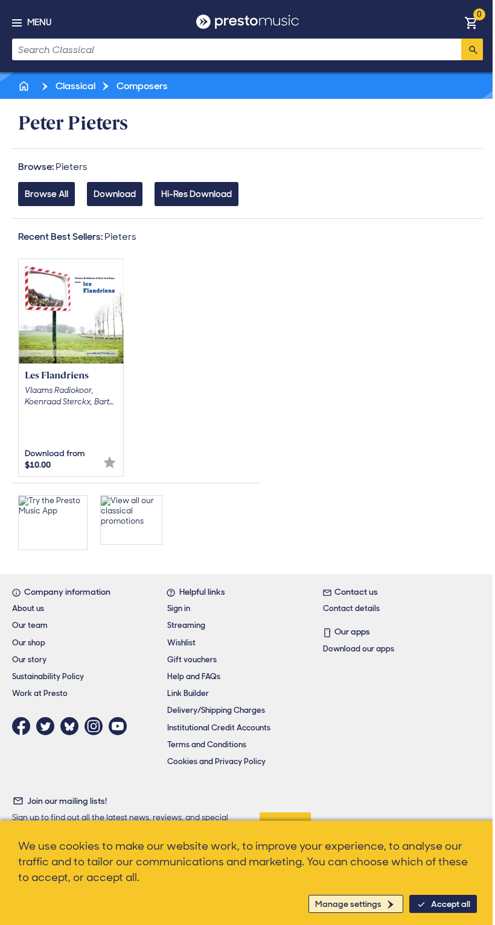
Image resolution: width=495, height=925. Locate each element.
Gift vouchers (192, 659)
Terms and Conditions (206, 744)
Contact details (351, 608)
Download (115, 194)
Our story (29, 659)
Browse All (46, 194)
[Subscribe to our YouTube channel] (121, 726)
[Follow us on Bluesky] (72, 726)
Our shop (28, 643)
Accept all (450, 903)
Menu (39, 22)
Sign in (178, 608)
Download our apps (358, 649)
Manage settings (348, 903)
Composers (141, 86)
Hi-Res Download (196, 194)
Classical (74, 86)
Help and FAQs (193, 676)
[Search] (472, 49)
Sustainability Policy (48, 676)
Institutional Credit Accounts (218, 728)
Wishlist (181, 643)
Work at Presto (40, 693)
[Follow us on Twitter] (48, 726)
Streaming (186, 625)
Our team (30, 625)
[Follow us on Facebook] (24, 726)
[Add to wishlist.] (109, 462)
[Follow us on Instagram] (97, 726)
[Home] (24, 86)
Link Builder (188, 693)
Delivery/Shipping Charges (216, 710)
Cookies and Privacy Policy (216, 761)
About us (28, 608)
